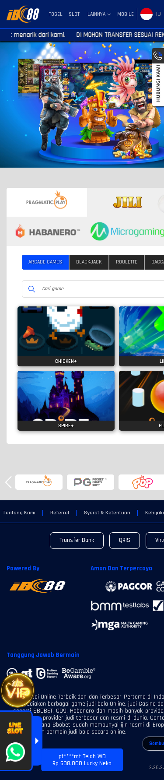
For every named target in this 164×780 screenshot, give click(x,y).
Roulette (126, 262)
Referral (59, 513)
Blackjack (89, 262)
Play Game (66, 345)
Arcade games (45, 262)
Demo (66, 328)
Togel (56, 14)
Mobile (125, 14)
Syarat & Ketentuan (107, 513)
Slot (74, 14)
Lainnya (96, 14)
